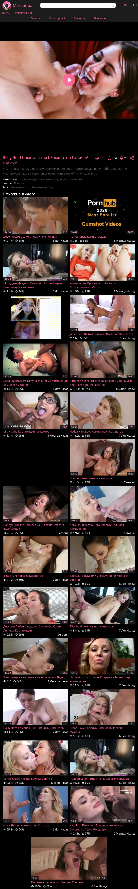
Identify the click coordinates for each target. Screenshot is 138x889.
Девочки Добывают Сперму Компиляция (30, 236)
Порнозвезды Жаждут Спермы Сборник (57, 882)
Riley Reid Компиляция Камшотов (92, 626)
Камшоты (45, 179)
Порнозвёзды (28, 179)
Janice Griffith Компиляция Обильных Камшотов (101, 334)
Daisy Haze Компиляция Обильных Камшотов (33, 728)
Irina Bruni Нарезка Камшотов (23, 576)
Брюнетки (75, 179)
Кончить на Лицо (42, 187)
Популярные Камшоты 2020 (88, 236)
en (125, 5)
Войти (5, 13)
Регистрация (23, 13)
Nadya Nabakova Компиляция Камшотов (96, 431)
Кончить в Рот (19, 187)
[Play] (69, 80)
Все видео (100, 18)
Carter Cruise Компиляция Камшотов (27, 779)
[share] (132, 158)
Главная (36, 18)
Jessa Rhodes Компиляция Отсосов (26, 825)
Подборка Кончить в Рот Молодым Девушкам (100, 779)
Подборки (60, 179)
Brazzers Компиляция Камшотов (91, 478)
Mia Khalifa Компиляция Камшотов (26, 431)
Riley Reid (20, 183)
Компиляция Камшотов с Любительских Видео (34, 677)
